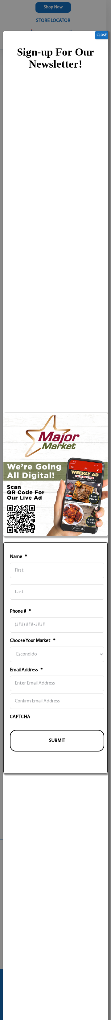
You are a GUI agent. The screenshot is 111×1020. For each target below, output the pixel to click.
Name (18, 556)
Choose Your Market (33, 640)
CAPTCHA (20, 716)
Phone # (20, 611)
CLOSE (102, 35)
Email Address (26, 670)
